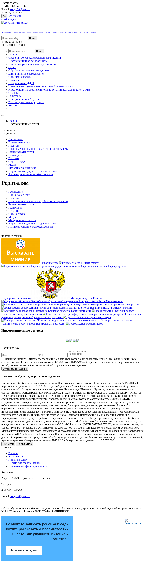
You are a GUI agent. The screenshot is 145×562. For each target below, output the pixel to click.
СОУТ (12, 67)
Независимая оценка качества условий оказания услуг (41, 86)
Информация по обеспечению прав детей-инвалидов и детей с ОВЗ (49, 89)
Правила (13, 145)
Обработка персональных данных (28, 70)
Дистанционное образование (26, 73)
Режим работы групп (21, 151)
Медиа (12, 164)
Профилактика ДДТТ (21, 83)
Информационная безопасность (27, 60)
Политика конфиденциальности (27, 466)
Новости (13, 80)
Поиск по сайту (17, 459)
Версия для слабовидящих (24, 462)
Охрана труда (16, 161)
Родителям (14, 95)
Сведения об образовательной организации (34, 57)
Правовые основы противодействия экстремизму (38, 148)
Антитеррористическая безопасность (30, 174)
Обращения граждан (20, 76)
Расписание (15, 139)
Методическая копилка (22, 167)
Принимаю (8, 444)
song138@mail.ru (20, 9)
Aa (4, 16)
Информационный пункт (23, 99)
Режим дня (15, 155)
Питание (13, 158)
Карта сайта (15, 456)
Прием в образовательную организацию (32, 64)
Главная (13, 54)
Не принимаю (25, 444)
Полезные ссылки (19, 142)
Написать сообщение (24, 550)
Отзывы (13, 92)
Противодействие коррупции (26, 102)
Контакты (14, 105)
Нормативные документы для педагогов (32, 171)
